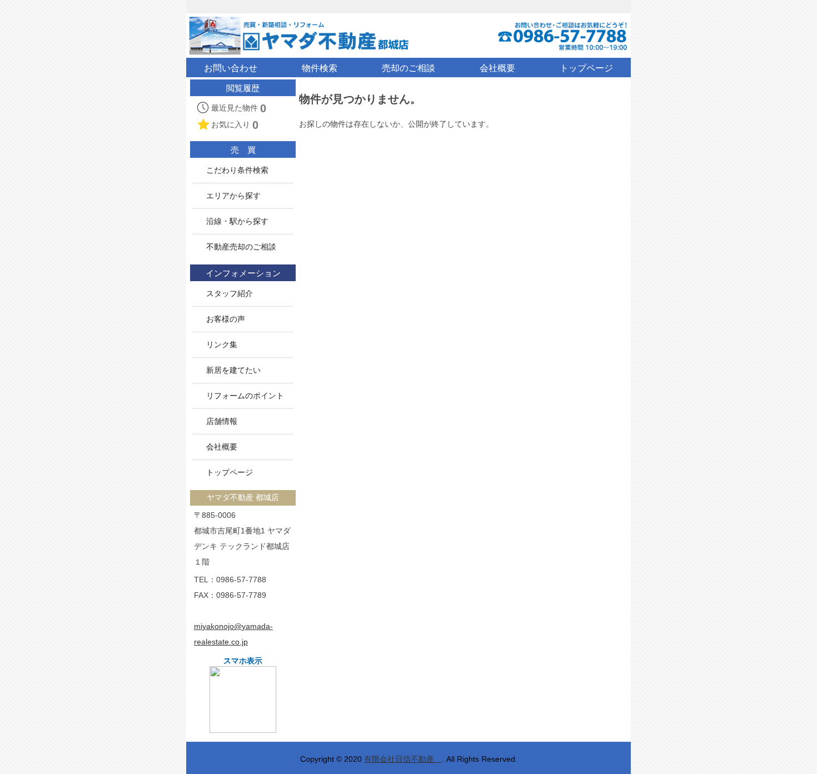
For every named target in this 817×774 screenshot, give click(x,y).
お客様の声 (225, 319)
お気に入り (234, 125)
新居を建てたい (233, 370)
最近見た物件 (238, 108)
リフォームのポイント (245, 396)
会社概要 (221, 447)
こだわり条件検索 (237, 170)
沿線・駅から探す (237, 221)
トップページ (229, 472)
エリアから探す (233, 196)
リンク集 (221, 345)
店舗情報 (221, 421)
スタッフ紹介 (229, 293)
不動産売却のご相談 (241, 247)
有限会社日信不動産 (403, 759)
